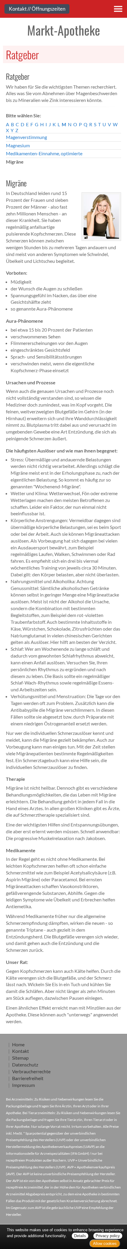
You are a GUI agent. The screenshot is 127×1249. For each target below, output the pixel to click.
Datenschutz (25, 1064)
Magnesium (18, 145)
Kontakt (20, 1051)
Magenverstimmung (26, 137)
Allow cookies (105, 1243)
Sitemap (20, 1058)
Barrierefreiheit (27, 1078)
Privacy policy (108, 1236)
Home (18, 1044)
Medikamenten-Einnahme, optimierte (44, 153)
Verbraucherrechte (31, 1071)
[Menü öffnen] (118, 9)
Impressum (23, 1085)
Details (80, 1236)
